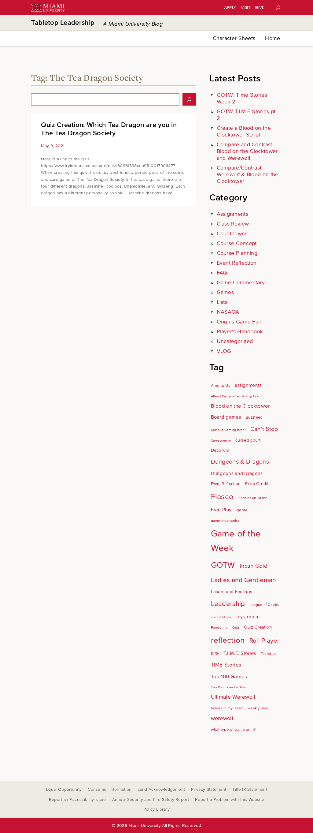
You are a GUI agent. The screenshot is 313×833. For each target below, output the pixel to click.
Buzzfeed (254, 417)
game (242, 510)
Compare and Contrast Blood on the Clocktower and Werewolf (247, 151)
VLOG (224, 351)
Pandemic (219, 627)
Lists (222, 302)
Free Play (221, 510)
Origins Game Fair (239, 321)
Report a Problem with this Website (229, 799)
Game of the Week (236, 541)
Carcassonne (221, 441)
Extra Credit (257, 483)
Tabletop (268, 654)
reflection (228, 640)
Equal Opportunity (64, 789)
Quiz (235, 627)
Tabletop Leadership (62, 23)
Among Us (220, 385)
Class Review (233, 223)
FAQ (222, 272)
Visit (246, 7)
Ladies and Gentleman (243, 580)
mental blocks (221, 617)
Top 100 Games (229, 676)
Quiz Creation (258, 627)
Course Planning (237, 253)
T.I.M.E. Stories (239, 653)
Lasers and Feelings (231, 591)
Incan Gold (253, 566)
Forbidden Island (253, 498)
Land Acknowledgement (161, 789)
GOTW (223, 565)
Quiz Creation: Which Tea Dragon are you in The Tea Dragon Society (109, 129)
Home (272, 38)
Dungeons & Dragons (240, 461)
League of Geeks (264, 605)
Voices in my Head (227, 708)
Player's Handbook (240, 331)
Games (225, 292)
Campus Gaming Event (228, 430)
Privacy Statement (208, 789)
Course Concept (237, 243)
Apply (230, 7)
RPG (215, 653)
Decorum (220, 450)
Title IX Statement (249, 789)
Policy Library (156, 809)
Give (259, 7)
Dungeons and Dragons (237, 473)
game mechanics (225, 520)
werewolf (222, 718)
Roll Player (264, 640)
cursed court (248, 440)
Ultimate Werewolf (233, 697)
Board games (226, 417)
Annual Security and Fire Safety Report (150, 799)
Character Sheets (234, 38)
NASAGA (228, 311)
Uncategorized (235, 341)
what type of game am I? (233, 729)
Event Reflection (237, 263)
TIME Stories (226, 665)
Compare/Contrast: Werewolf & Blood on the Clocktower (247, 174)
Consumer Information (109, 789)
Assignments (232, 214)
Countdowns (232, 233)
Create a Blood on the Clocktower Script (244, 131)
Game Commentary (241, 282)
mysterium (248, 617)
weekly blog (258, 708)
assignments (248, 385)
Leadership (228, 604)
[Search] (278, 7)
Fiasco (222, 497)
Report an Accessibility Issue (77, 799)
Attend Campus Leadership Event (236, 396)
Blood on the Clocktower (240, 406)
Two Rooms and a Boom (229, 687)
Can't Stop (264, 429)
